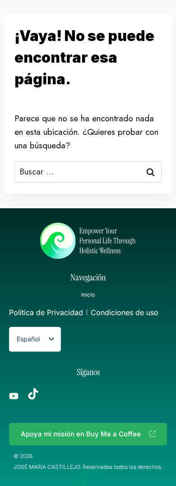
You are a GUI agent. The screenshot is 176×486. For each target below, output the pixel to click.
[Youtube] (14, 396)
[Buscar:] (88, 171)
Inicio (88, 294)
